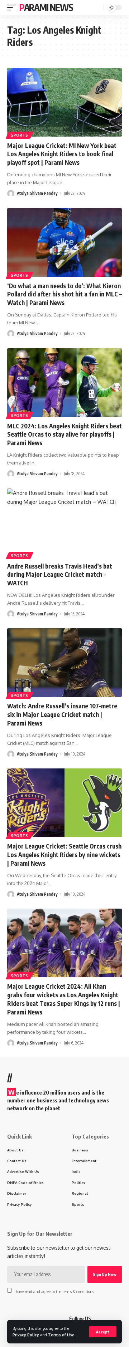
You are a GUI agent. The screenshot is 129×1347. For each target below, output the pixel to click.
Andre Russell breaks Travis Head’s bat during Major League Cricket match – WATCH (59, 574)
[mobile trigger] (13, 7)
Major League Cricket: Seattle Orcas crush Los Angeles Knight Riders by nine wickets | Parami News (64, 854)
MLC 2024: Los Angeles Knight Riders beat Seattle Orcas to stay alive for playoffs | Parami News (64, 434)
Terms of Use (61, 1334)
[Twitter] (109, 1318)
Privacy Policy (26, 1334)
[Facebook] (101, 1318)
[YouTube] (118, 1318)
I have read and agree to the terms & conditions (54, 1291)
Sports (19, 135)
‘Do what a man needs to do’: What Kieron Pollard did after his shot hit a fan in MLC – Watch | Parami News (64, 294)
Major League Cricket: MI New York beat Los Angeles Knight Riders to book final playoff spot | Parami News (61, 154)
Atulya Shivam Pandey (37, 193)
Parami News (46, 7)
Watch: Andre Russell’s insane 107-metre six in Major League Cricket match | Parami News (62, 714)
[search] (97, 7)
